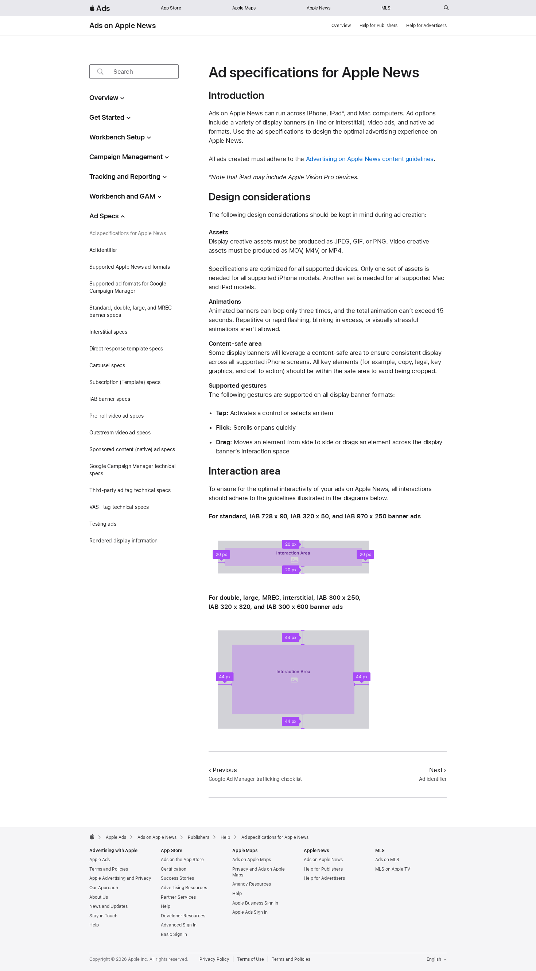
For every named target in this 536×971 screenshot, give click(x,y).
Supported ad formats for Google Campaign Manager (127, 287)
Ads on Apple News (122, 25)
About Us (98, 897)
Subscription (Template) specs (124, 382)
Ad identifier (103, 250)
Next (436, 770)
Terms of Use (250, 959)
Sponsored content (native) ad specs (132, 449)
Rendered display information (123, 541)
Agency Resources (251, 884)
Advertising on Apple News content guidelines (370, 158)
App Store (171, 8)
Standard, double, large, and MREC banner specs (130, 311)
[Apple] (91, 836)
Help (94, 925)
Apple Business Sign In (255, 903)
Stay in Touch (103, 915)
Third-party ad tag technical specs (129, 490)
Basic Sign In (174, 934)
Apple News (318, 8)
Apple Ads (99, 859)
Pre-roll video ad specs (116, 416)
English (434, 959)
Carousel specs (107, 365)
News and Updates (108, 906)
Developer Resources (183, 915)
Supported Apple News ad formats (129, 267)
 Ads (99, 8)
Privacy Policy (214, 959)
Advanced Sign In (179, 925)
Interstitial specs (108, 332)
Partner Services (178, 897)
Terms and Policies (108, 869)
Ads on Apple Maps (251, 859)
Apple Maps (244, 8)
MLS (386, 8)
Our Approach (103, 887)
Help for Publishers (379, 25)
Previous (225, 770)
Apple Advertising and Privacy (120, 878)
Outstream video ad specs (120, 432)
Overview (341, 25)
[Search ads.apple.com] (446, 8)
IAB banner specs (109, 399)
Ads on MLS (387, 859)
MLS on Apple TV (392, 869)
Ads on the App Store (182, 859)
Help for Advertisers (426, 25)
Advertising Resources (184, 887)
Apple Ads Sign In (250, 912)
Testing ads (102, 524)
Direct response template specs (126, 349)
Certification (173, 869)
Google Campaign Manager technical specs (132, 469)
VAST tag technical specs (119, 507)
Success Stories (177, 878)
